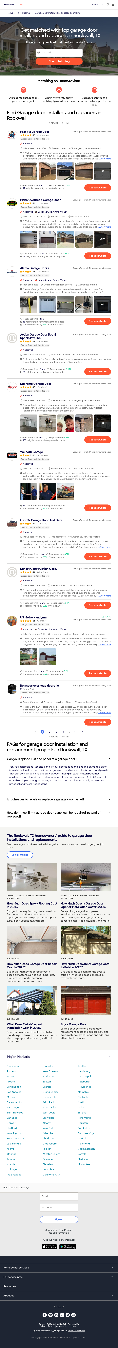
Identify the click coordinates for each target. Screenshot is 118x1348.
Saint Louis (48, 1112)
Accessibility (73, 1325)
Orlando (12, 1154)
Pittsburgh (84, 1081)
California (51, 1325)
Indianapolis (14, 1174)
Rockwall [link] (26, 13)
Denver (11, 1123)
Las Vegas (48, 1117)
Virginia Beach (86, 1148)
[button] (28, 171)
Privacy (42, 1325)
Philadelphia (85, 1076)
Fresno (11, 1081)
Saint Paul (48, 1102)
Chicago (12, 1169)
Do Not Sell (61, 1325)
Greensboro (49, 1143)
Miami (10, 1148)
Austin (81, 1102)
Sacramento (14, 1102)
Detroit (46, 1086)
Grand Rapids (50, 1092)
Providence (84, 1086)
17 (76, 732)
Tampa (11, 1159)
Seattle (82, 1154)
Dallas (81, 1107)
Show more (105, 158)
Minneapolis (49, 1097)
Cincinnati (48, 1159)
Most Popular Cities (14, 1187)
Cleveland (48, 1164)
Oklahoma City (51, 1174)
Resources (9, 1286)
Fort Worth (84, 1117)
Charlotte (48, 1138)
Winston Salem (51, 1154)
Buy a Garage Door (74, 1024)
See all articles (20, 854)
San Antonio (85, 1128)
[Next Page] (82, 732)
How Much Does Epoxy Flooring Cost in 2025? (32, 905)
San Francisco (15, 1112)
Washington (14, 1133)
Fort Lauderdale (16, 1138)
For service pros (12, 1277)
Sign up (59, 1219)
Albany (46, 1123)
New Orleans (50, 1071)
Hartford (12, 1128)
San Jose (12, 1117)
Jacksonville (14, 1143)
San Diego (13, 1107)
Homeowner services (16, 1267)
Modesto (12, 1097)
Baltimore (48, 1076)
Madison (83, 1159)
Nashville (83, 1097)
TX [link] (17, 13)
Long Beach (14, 1086)
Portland (83, 1066)
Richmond (84, 1143)
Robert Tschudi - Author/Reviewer (26, 896)
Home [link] (10, 13)
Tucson (11, 1076)
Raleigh (46, 1148)
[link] (59, 135)
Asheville (47, 1133)
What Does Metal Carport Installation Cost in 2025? (24, 1026)
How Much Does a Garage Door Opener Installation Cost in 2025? (83, 905)
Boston (46, 1081)
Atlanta (11, 1164)
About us (8, 1295)
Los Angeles (14, 1092)
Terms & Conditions (76, 1331)
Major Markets (18, 1056)
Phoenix (11, 1071)
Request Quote (97, 187)
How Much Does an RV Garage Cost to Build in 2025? (85, 965)
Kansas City (49, 1107)
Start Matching (59, 61)
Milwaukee (84, 1164)
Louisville (47, 1066)
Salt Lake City (86, 1133)
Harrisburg (84, 1071)
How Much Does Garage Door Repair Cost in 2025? (32, 965)
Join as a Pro (98, 4)
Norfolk (82, 1138)
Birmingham (14, 1066)
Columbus (48, 1169)
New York (48, 1128)
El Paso (82, 1112)
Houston (83, 1123)
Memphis (83, 1092)
